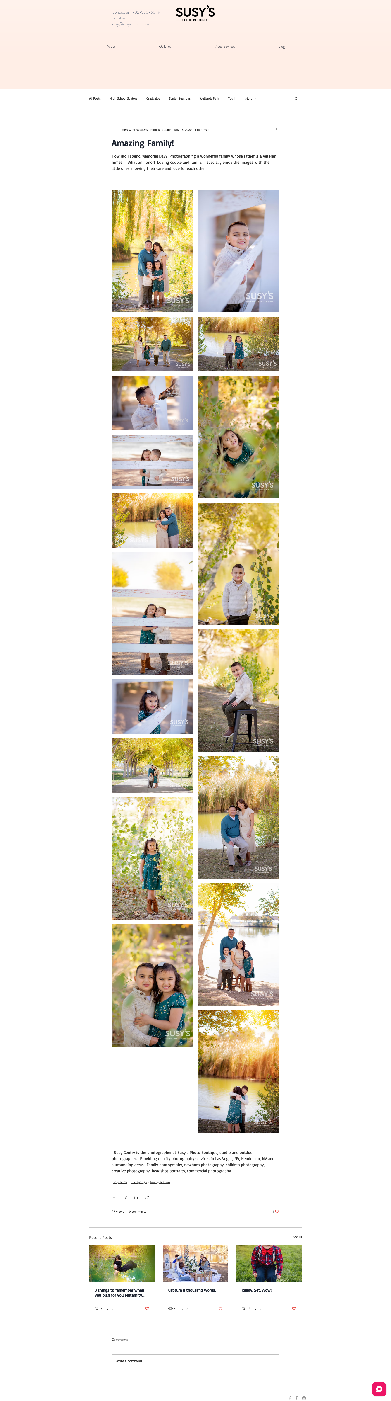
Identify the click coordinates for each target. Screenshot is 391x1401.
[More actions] (276, 129)
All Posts (95, 98)
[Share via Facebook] (114, 1197)
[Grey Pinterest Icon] (297, 1398)
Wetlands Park (209, 98)
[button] (296, 98)
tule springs (139, 1182)
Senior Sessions (180, 98)
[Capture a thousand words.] (195, 1263)
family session (160, 1182)
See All (297, 1237)
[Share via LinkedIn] (136, 1197)
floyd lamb (120, 1182)
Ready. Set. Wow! (257, 1289)
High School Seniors (123, 98)
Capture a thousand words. (192, 1289)
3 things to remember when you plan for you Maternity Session (119, 1292)
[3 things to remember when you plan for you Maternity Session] (122, 1263)
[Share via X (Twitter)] (125, 1197)
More (248, 98)
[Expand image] (152, 251)
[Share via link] (147, 1197)
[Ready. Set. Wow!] (269, 1263)
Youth (232, 98)
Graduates (153, 98)
